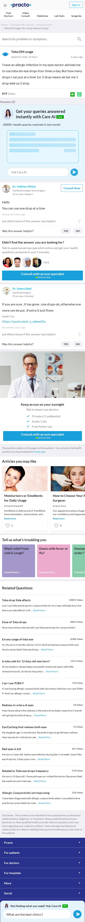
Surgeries (76, 15)
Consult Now (72, 188)
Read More (39, 610)
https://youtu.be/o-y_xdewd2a (23, 321)
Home (4, 24)
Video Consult (25, 14)
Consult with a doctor (22, 24)
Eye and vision (45, 24)
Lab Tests (59, 15)
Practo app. (40, 451)
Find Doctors (8, 14)
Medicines (42, 15)
